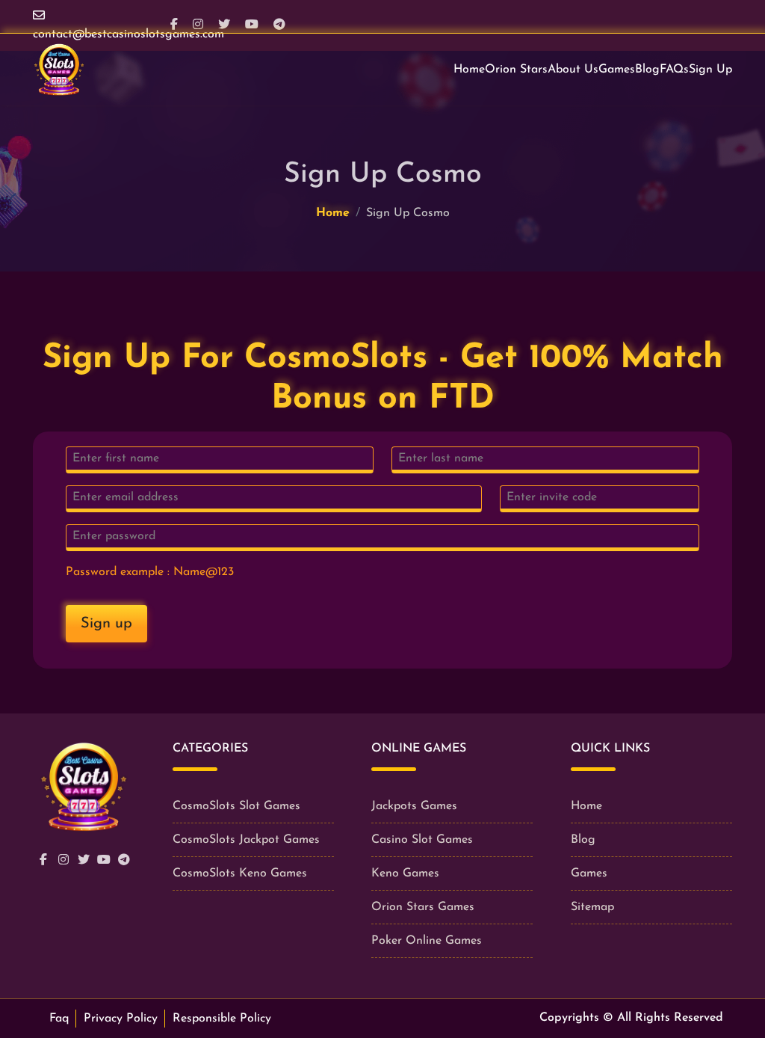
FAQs (674, 70)
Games (616, 70)
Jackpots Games (414, 806)
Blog (647, 70)
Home (469, 70)
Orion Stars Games (422, 907)
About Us (573, 70)
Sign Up (710, 70)
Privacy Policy (121, 1019)
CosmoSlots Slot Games (236, 806)
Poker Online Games (426, 941)
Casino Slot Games (422, 840)
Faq (59, 1019)
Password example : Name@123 (150, 572)
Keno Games (405, 873)
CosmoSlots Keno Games (240, 873)
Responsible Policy (222, 1019)
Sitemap (592, 907)
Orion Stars (516, 70)
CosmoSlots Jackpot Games (246, 840)
